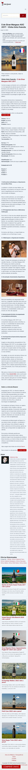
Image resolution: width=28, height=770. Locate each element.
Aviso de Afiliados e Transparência (14, 755)
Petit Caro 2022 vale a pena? (12, 711)
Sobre (14, 756)
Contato (14, 758)
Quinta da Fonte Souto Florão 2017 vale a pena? (14, 585)
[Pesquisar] (23, 15)
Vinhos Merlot (4, 563)
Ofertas (9, 559)
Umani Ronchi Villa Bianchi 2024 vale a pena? (13, 618)
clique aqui (5, 115)
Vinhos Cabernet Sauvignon (8, 561)
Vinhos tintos (23, 563)
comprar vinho (11, 767)
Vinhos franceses (20, 561)
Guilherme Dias (14, 457)
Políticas (14, 760)
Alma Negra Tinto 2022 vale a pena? (12, 741)
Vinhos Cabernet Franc (18, 559)
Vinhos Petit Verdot (14, 563)
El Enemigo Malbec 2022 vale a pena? (12, 681)
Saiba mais (18, 42)
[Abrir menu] (25, 9)
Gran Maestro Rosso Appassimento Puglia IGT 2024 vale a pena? (14, 649)
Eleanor (23, 446)
